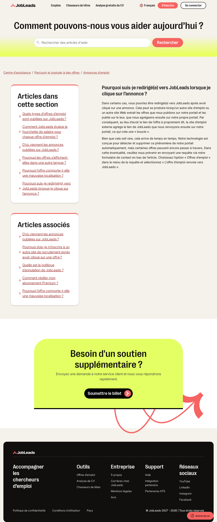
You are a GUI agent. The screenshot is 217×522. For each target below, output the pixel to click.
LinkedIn (184, 487)
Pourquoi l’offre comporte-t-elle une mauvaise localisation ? (46, 173)
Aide (148, 475)
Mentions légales (121, 491)
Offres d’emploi (86, 475)
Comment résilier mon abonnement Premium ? (40, 280)
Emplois (56, 5)
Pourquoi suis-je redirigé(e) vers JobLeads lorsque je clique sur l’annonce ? (46, 188)
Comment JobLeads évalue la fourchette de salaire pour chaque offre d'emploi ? (44, 132)
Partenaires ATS (155, 491)
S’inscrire (168, 5)
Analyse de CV (86, 481)
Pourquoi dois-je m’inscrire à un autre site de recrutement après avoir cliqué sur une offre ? (46, 252)
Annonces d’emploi (96, 72)
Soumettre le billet (105, 393)
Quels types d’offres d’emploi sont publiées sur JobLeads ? (44, 116)
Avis (113, 497)
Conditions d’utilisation (66, 510)
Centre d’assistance (17, 72)
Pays (90, 510)
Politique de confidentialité (29, 510)
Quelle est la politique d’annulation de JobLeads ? (43, 267)
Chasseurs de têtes (78, 5)
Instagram (185, 493)
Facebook (185, 499)
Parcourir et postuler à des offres (57, 72)
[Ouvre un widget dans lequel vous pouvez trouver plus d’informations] (200, 516)
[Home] (23, 5)
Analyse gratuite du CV (110, 5)
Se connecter (193, 5)
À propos (116, 475)
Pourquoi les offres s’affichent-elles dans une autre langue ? (45, 160)
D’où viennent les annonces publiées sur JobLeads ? (42, 147)
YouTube (184, 481)
